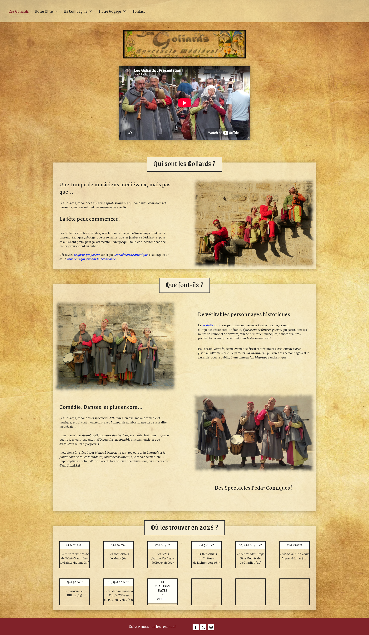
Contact (138, 11)
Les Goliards (19, 11)
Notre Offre (44, 11)
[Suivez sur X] (203, 627)
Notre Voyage (110, 11)
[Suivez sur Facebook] (196, 627)
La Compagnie (75, 11)
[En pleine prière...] (115, 391)
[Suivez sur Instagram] (211, 627)
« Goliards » (212, 325)
